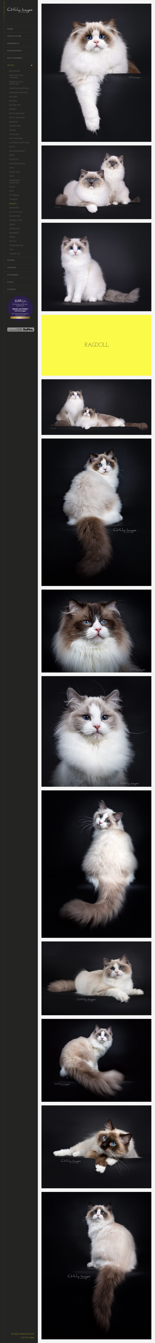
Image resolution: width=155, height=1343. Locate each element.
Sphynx (12, 241)
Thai (11, 249)
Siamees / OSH (15, 220)
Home (10, 29)
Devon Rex (14, 134)
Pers (11, 191)
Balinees (13, 96)
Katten (10, 65)
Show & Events (14, 51)
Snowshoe (14, 233)
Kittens (11, 260)
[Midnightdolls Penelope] (96, 978)
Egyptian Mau (16, 138)
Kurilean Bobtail (17, 163)
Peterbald (14, 195)
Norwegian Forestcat (14, 181)
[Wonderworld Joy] (96, 267)
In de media (12, 275)
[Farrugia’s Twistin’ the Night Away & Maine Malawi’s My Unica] (96, 407)
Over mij (11, 267)
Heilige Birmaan (17, 151)
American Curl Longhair (16, 76)
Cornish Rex (15, 126)
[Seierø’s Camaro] (96, 73)
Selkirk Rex (14, 216)
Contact (11, 289)
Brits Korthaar (16, 113)
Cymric (12, 130)
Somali (12, 237)
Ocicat (12, 187)
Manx (12, 176)
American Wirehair (18, 92)
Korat (12, 155)
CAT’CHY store (14, 36)
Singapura (14, 228)
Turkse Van (14, 254)
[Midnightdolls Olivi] (96, 1146)
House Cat (14, 159)
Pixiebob (13, 199)
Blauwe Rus (14, 105)
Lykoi (11, 168)
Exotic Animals (14, 58)
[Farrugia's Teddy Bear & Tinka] (96, 182)
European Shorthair (19, 143)
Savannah (14, 208)
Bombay (13, 109)
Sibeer (12, 224)
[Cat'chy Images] (20, 10)
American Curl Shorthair (16, 83)
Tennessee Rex (16, 245)
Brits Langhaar (17, 117)
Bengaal (13, 101)
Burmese (13, 122)
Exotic (12, 147)
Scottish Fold (16, 212)
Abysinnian (14, 71)
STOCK (10, 282)
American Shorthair (19, 88)
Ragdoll (13, 203)
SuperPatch (13, 43)
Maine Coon (14, 172)
